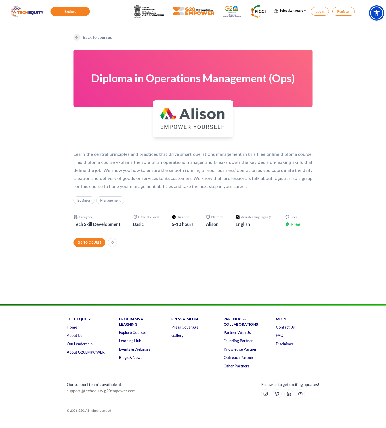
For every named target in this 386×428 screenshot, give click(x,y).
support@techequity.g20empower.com (101, 390)
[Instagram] (265, 393)
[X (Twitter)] (277, 393)
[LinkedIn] (288, 393)
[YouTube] (300, 393)
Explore (70, 11)
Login (320, 11)
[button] (376, 12)
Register (343, 11)
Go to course (89, 242)
